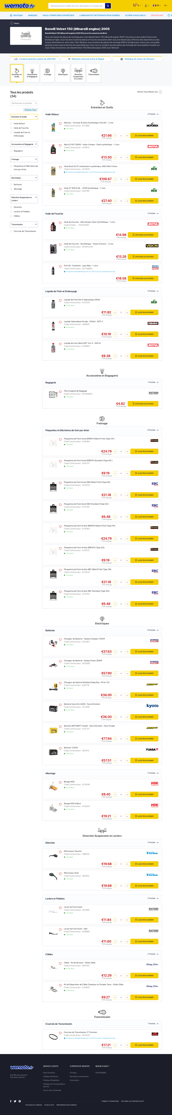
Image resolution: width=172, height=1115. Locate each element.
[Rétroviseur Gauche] (53, 855)
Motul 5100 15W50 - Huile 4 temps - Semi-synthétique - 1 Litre (91, 144)
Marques (32, 15)
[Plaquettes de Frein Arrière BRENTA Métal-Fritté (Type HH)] (53, 530)
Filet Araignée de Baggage (75, 391)
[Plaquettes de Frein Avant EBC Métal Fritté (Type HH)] (53, 486)
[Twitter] (15, 1101)
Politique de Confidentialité (132, 1101)
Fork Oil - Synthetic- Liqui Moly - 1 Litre (81, 265)
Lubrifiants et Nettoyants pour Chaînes (100, 15)
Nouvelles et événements (79, 1076)
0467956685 (101, 1073)
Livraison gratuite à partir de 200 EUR (37, 59)
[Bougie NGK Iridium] (53, 808)
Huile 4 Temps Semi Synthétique (58, 15)
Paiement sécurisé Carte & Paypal (88, 59)
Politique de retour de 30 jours (139, 59)
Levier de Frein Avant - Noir (76, 929)
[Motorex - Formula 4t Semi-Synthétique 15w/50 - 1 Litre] (53, 127)
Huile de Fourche (21, 128)
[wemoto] (22, 1067)
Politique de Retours (50, 1076)
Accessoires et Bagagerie (22, 144)
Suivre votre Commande (52, 1090)
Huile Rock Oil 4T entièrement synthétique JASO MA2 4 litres (90, 166)
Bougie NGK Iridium (72, 803)
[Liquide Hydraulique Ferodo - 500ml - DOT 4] (53, 326)
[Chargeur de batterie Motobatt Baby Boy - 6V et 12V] (53, 686)
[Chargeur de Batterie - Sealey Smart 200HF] (53, 665)
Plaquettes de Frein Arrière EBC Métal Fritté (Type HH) (87, 569)
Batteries (18, 184)
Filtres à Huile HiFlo (135, 15)
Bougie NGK (69, 781)
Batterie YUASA (71, 747)
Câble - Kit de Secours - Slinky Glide (79, 962)
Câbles (17, 216)
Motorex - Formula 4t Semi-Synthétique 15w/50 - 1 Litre (88, 123)
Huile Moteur (19, 123)
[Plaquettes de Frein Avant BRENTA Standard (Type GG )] (53, 465)
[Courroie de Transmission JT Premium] (53, 1036)
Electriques (16, 178)
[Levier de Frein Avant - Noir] (53, 933)
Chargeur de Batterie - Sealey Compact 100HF (84, 639)
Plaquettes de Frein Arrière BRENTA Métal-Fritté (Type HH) (89, 526)
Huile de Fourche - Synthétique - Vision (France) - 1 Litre (88, 244)
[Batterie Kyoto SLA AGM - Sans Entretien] (53, 708)
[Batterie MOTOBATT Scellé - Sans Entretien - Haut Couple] (53, 730)
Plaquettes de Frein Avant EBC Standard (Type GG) (86, 504)
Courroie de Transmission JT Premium (80, 1032)
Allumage (18, 189)
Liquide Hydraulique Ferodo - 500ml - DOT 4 (83, 321)
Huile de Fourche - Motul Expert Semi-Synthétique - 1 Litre (89, 222)
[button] (139, 5)
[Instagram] (20, 1101)
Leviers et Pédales (22, 211)
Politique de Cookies (34, 1105)
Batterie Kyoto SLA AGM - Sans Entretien (82, 704)
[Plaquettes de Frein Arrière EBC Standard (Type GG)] (53, 595)
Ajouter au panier (145, 136)
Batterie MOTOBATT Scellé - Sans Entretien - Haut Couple (89, 726)
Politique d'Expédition (51, 1080)
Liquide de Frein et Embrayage (22, 134)
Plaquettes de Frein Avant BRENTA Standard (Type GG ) (88, 460)
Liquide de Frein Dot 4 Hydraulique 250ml (82, 299)
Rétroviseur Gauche (73, 851)
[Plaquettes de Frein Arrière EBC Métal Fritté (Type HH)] (53, 573)
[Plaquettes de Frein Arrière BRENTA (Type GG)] (53, 552)
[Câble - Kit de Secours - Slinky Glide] (53, 967)
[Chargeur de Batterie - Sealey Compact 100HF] (53, 643)
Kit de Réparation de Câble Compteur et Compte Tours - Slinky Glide (93, 984)
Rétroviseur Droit (71, 873)
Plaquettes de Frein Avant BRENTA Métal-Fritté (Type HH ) (89, 438)
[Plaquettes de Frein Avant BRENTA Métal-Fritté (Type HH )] (53, 443)
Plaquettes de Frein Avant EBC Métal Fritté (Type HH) (87, 482)
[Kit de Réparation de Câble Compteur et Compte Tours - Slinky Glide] (53, 989)
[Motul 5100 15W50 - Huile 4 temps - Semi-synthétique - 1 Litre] (53, 149)
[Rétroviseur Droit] (53, 876)
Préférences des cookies (67, 1105)
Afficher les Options (144, 235)
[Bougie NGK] (53, 786)
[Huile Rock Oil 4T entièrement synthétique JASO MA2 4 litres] (53, 170)
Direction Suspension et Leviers (21, 199)
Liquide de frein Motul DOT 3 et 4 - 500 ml (82, 343)
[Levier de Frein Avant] (53, 911)
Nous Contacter (49, 1073)
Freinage (15, 159)
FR (157, 5)
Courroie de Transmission (25, 231)
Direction (18, 207)
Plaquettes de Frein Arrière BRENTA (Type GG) (84, 547)
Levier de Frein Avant (73, 907)
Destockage (157, 15)
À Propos (73, 1073)
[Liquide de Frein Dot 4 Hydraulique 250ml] (53, 304)
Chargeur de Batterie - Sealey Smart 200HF (83, 660)
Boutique (18, 15)
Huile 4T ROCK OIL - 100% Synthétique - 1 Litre (84, 188)
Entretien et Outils (19, 117)
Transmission (17, 224)
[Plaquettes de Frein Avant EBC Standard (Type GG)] (53, 508)
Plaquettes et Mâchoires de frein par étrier (26, 168)
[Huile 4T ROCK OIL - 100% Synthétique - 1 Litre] (53, 192)
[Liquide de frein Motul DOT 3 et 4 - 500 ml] (53, 347)
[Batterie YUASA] (53, 752)
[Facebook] (10, 1101)
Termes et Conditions (110, 1101)
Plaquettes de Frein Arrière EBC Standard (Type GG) (87, 591)
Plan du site (49, 1105)
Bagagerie (18, 151)
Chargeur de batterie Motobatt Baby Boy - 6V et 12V (87, 682)
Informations (74, 1080)
